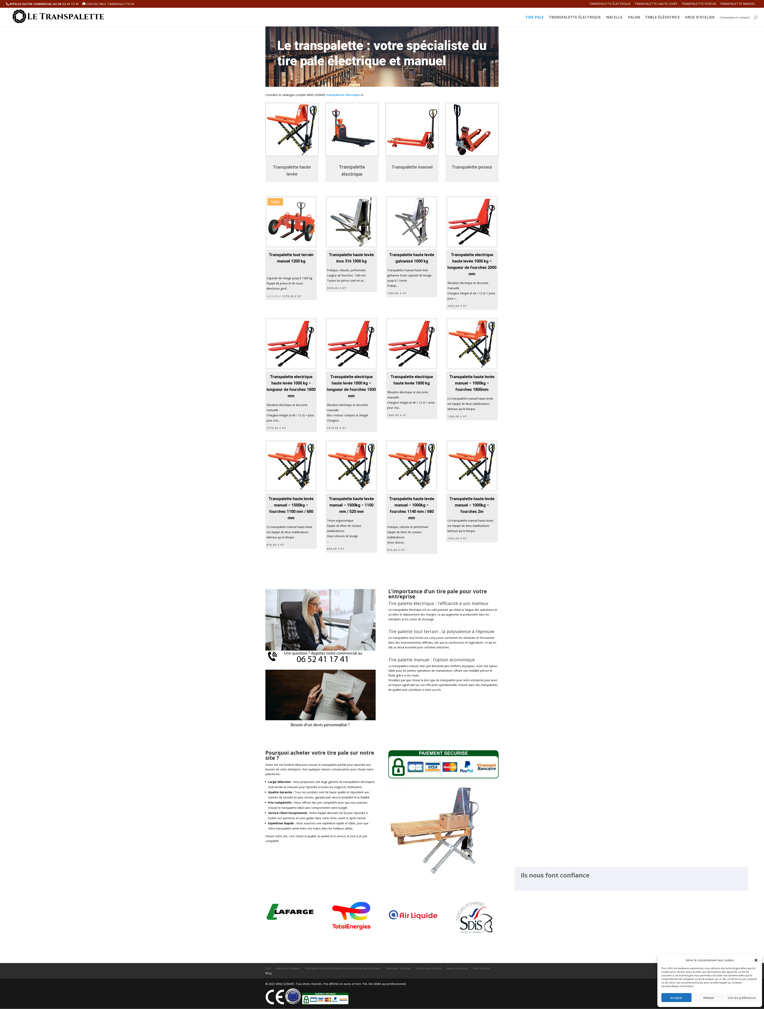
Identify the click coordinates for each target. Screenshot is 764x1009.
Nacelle (614, 18)
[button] (756, 960)
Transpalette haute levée (655, 4)
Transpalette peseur (698, 4)
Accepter (676, 998)
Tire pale (534, 18)
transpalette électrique (343, 95)
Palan (634, 18)
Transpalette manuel (737, 4)
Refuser (708, 998)
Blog (268, 973)
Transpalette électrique (610, 4)
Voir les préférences (742, 998)
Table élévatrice (662, 18)
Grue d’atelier (699, 18)
